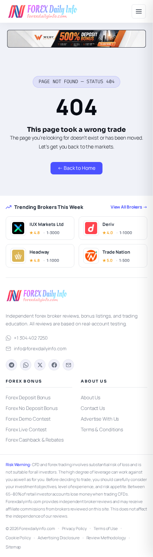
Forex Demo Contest (28, 419)
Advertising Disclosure (59, 537)
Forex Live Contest (26, 429)
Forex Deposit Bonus (28, 397)
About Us (90, 397)
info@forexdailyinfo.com (40, 348)
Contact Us (93, 408)
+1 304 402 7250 (31, 338)
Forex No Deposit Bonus (32, 408)
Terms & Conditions (102, 429)
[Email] (68, 365)
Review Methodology (106, 537)
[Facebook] (54, 365)
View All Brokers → (129, 207)
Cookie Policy (18, 537)
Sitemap (13, 547)
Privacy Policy (74, 528)
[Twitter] (40, 365)
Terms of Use (106, 528)
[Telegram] (11, 365)
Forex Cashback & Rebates (35, 440)
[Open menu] (139, 11)
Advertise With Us (100, 419)
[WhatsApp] (25, 365)
